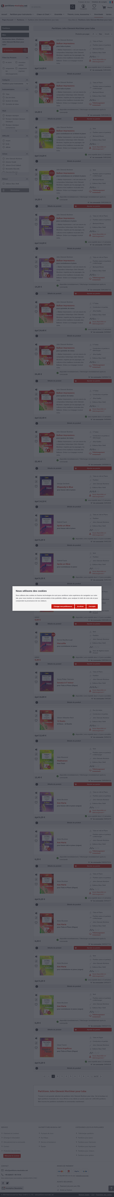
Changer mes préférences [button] (63, 606)
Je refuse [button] (80, 606)
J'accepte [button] (92, 606)
